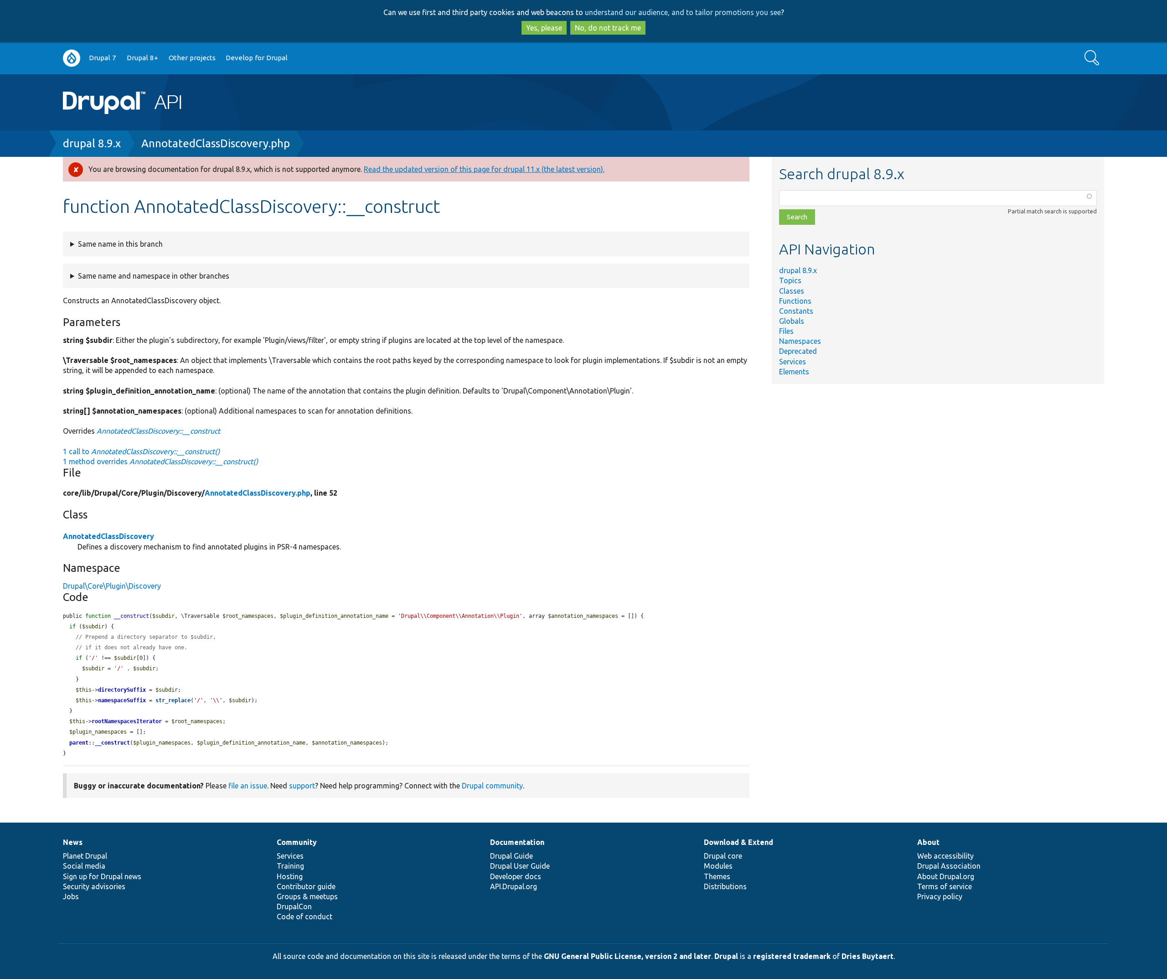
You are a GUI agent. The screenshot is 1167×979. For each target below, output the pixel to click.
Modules (718, 866)
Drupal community (492, 786)
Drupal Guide (511, 856)
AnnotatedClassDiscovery (108, 536)
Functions (795, 301)
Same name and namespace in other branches (153, 276)
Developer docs (515, 876)
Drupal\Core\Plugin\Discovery (112, 586)
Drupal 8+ (142, 58)
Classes (791, 291)
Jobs (71, 896)
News (73, 842)
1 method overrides (160, 461)
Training (290, 866)
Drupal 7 (102, 58)
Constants (796, 311)
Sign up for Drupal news (102, 876)
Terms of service (944, 886)
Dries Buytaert (867, 956)
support (302, 786)
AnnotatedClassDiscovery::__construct (158, 431)
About (928, 842)
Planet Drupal (85, 856)
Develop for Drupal (257, 58)
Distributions (725, 886)
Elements (794, 372)
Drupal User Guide (520, 866)
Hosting (290, 876)
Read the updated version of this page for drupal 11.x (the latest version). (484, 169)
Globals (791, 321)
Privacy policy (939, 896)
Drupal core (723, 856)
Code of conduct (304, 916)
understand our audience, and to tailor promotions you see (683, 12)
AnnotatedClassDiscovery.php (215, 143)
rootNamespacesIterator (127, 721)
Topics (790, 280)
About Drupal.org (945, 876)
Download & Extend (738, 842)
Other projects (192, 58)
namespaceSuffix (122, 700)
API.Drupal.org (513, 886)
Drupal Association (949, 866)
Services (792, 361)
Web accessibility (945, 856)
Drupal (726, 956)
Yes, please (544, 28)
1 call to (141, 451)
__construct (112, 743)
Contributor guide (306, 886)
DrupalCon (294, 906)
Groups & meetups (307, 896)
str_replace (173, 700)
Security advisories (94, 886)
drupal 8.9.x (92, 143)
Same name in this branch (120, 244)
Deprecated (798, 351)
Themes (717, 876)
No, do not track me (608, 28)
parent (78, 743)
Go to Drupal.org (71, 58)
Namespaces (800, 341)
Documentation (517, 842)
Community (297, 842)
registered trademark (792, 956)
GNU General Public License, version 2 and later (627, 956)
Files (786, 331)
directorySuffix (122, 690)
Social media (84, 866)
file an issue (247, 786)
